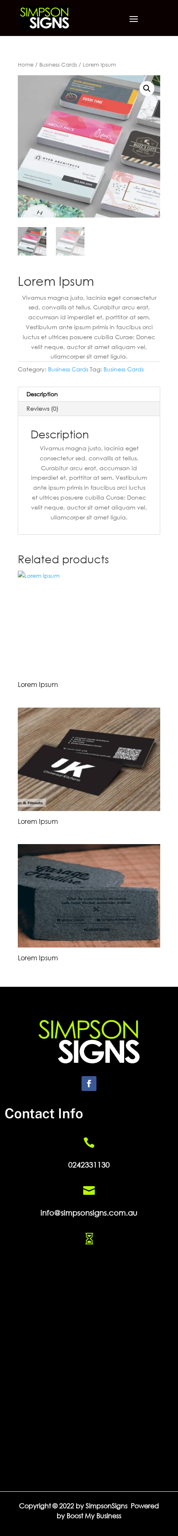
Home (26, 64)
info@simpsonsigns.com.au (89, 1212)
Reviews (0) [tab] (42, 408)
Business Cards (58, 64)
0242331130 (89, 1164)
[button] (147, 88)
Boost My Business (94, 1515)
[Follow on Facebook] (89, 1083)
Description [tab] (42, 394)
